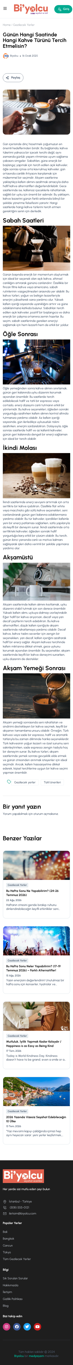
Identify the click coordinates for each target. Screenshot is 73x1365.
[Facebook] (17, 1327)
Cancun (8, 1245)
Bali (5, 1232)
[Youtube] (37, 1327)
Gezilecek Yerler (24, 25)
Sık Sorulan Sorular (15, 1278)
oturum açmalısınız (46, 814)
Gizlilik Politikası (12, 1299)
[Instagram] (6, 1327)
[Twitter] (27, 1327)
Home (7, 25)
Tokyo (7, 1252)
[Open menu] (5, 9)
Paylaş (15, 77)
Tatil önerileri (52, 782)
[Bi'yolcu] (31, 9)
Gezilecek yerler (25, 782)
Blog (6, 1305)
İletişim (7, 1292)
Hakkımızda (10, 1285)
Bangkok (8, 1238)
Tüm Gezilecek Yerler (17, 1259)
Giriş (66, 9)
